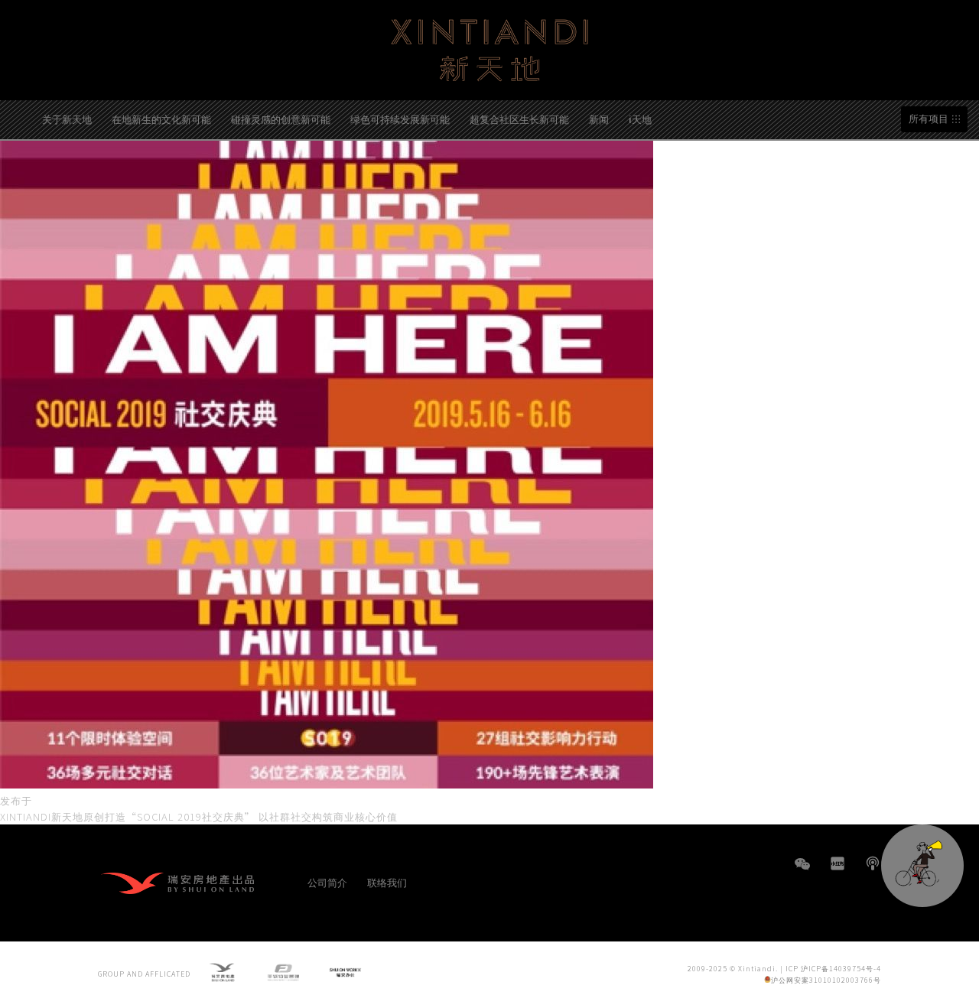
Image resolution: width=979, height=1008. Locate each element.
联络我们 (387, 882)
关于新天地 (67, 119)
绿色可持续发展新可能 (400, 119)
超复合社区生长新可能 (519, 119)
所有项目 (928, 118)
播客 (872, 863)
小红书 (837, 863)
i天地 (640, 119)
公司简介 (327, 882)
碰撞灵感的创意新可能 (280, 119)
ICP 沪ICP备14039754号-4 (833, 969)
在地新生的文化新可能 (161, 119)
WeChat (802, 871)
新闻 (599, 119)
